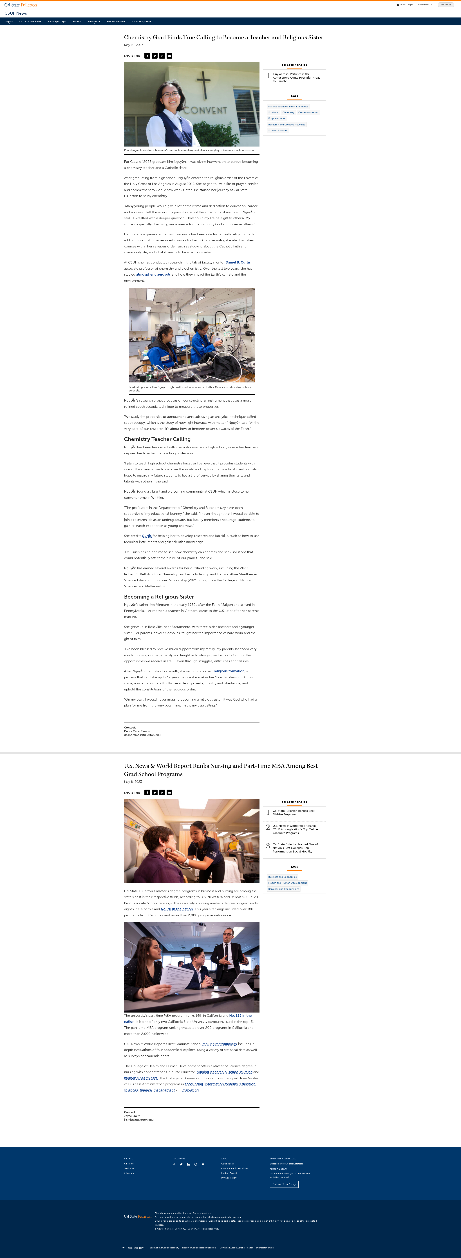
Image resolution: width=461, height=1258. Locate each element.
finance (146, 1090)
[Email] (169, 55)
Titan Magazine (141, 21)
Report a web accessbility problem (199, 1247)
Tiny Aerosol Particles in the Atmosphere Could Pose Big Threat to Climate (296, 77)
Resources (425, 4)
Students (273, 112)
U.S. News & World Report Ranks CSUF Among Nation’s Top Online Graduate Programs (295, 829)
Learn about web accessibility (164, 1247)
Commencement (308, 112)
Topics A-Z (130, 1168)
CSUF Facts (227, 1163)
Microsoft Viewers (265, 1247)
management (164, 1090)
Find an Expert (229, 1173)
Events (77, 21)
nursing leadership (212, 1072)
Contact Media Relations (234, 1168)
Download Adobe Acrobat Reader (236, 1247)
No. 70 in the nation (177, 909)
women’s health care (141, 1078)
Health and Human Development (287, 882)
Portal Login (405, 4)
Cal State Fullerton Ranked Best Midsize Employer (294, 812)
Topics (9, 21)
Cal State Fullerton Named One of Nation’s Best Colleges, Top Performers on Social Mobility (295, 848)
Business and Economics (282, 876)
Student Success (277, 130)
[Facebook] (147, 55)
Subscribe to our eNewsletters (286, 1163)
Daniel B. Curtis (238, 262)
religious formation (229, 671)
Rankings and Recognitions (283, 889)
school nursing (240, 1072)
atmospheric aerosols (153, 274)
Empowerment (277, 118)
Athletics (129, 1173)
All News (129, 1163)
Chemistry (288, 112)
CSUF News (16, 13)
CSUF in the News (30, 21)
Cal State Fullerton (21, 4)
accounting (194, 1084)
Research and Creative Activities (286, 124)
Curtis (147, 536)
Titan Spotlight (57, 21)
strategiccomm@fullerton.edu (224, 1217)
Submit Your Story (284, 1184)
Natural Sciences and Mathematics (288, 106)
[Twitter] (155, 55)
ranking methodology (219, 1044)
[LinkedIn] (162, 55)
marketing (190, 1090)
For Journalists (116, 21)
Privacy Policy (229, 1177)
